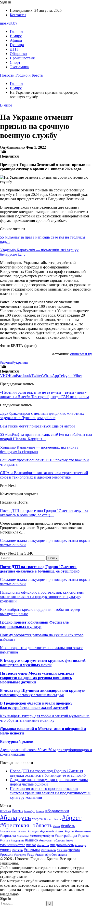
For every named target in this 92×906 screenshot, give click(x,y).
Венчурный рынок (16, 741)
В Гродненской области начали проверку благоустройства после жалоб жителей (36, 705)
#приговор (48, 850)
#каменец (35, 836)
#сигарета (20, 854)
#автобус (29, 811)
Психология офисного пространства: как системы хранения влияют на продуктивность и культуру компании (42, 596)
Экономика (19, 67)
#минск (31, 840)
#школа (62, 854)
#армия (6, 362)
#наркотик (43, 845)
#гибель (68, 826)
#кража (83, 836)
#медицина (17, 840)
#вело (56, 826)
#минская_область (52, 840)
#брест (71, 817)
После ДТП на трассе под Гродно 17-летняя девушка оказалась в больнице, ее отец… (44, 512)
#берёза (37, 819)
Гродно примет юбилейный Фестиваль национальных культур (34, 624)
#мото (69, 840)
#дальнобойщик (52, 831)
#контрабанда (66, 836)
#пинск (5, 850)
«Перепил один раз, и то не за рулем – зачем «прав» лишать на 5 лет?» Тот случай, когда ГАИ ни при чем (44, 394)
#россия (6, 854)
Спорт (15, 62)
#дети (69, 831)
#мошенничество (12, 845)
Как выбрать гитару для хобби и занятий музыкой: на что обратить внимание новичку (45, 718)
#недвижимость (62, 845)
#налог (31, 845)
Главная (16, 31)
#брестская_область (26, 825)
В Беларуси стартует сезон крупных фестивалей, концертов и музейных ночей (43, 662)
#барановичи (57, 811)
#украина (20, 362)
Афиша (16, 40)
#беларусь (15, 817)
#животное (83, 831)
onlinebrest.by (81, 354)
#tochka (5, 811)
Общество (18, 54)
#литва (5, 840)
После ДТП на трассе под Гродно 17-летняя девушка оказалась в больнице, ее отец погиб (39, 569)
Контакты (18, 15)
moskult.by (8, 23)
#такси (39, 854)
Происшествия (22, 58)
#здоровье (23, 835)
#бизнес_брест (52, 818)
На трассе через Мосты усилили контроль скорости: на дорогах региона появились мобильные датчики (37, 677)
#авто (17, 810)
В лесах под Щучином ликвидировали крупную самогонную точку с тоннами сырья (42, 692)
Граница (17, 45)
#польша (32, 849)
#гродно (33, 831)
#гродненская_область (13, 831)
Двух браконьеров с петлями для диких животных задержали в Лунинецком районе (42, 415)
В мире (16, 36)
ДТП (14, 49)
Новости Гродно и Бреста (21, 75)
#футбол (50, 854)
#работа (74, 850)
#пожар (17, 850)
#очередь (80, 845)
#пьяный (62, 850)
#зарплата (8, 835)
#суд (30, 854)
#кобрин (48, 836)
